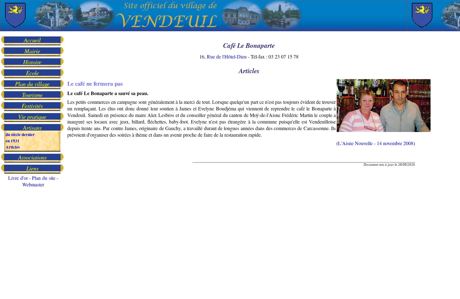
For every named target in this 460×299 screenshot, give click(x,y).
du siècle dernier (20, 134)
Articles (13, 147)
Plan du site (43, 178)
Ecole (32, 73)
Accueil (32, 40)
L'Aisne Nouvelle (355, 143)
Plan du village (32, 84)
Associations (32, 157)
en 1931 (12, 141)
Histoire (32, 62)
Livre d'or (18, 178)
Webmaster (33, 184)
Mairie (32, 51)
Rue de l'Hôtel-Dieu (227, 56)
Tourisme (32, 95)
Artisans (32, 127)
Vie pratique (32, 116)
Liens (32, 168)
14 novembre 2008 (395, 143)
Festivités (32, 105)
